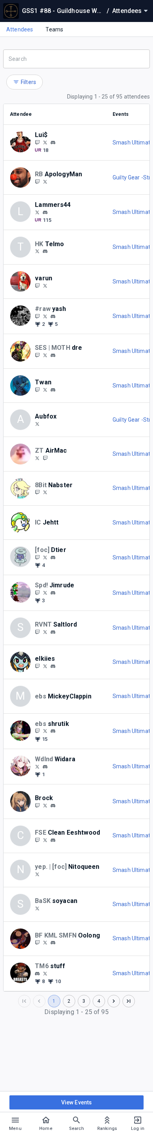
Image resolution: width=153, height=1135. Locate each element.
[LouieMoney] (37, 142)
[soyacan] (37, 908)
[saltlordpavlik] (53, 632)
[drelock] (53, 355)
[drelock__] (45, 355)
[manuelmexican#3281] (37, 973)
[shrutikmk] (37, 731)
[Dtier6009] (37, 557)
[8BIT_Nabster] (45, 492)
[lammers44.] (45, 212)
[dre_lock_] (37, 355)
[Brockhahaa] (45, 805)
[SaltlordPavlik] (37, 632)
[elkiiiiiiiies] (45, 666)
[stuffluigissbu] (45, 973)
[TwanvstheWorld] (37, 389)
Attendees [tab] (19, 29)
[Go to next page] (113, 1001)
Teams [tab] (54, 29)
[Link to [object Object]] (22, 142)
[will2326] (45, 766)
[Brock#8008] (53, 805)
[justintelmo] (37, 251)
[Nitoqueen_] (37, 874)
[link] (53, 142)
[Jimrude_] (45, 592)
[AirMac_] (45, 458)
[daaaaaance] (37, 840)
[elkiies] (37, 666)
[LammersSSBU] (37, 212)
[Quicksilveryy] (37, 316)
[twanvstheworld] (53, 390)
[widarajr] (37, 766)
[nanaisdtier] (53, 557)
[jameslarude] (37, 592)
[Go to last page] (128, 1001)
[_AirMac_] (37, 458)
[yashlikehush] (53, 316)
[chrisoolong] (53, 943)
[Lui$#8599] (53, 142)
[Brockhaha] (37, 805)
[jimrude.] (53, 593)
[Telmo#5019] (45, 251)
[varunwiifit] (37, 285)
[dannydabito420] (45, 840)
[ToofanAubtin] (37, 423)
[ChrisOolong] (45, 942)
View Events (76, 1102)
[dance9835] (53, 840)
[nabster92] (37, 492)
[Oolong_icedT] (37, 942)
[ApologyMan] (37, 181)
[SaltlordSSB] (45, 632)
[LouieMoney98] (45, 142)
